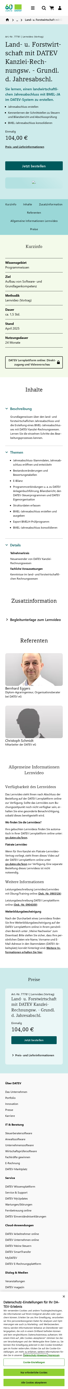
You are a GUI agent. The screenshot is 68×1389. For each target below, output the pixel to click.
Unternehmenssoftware (19, 1145)
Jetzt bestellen (34, 165)
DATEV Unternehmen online (22, 1240)
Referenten (34, 212)
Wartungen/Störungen (18, 1204)
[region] (34, 1340)
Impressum (53, 1355)
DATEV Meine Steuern (18, 1246)
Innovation (11, 1104)
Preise (34, 229)
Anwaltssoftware (15, 1139)
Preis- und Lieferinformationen (24, 147)
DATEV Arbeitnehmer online (22, 1234)
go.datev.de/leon (16, 837)
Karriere (10, 1115)
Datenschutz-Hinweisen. (35, 1355)
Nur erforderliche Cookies (34, 1372)
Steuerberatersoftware (18, 1133)
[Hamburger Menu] (33, 8)
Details (15, 544)
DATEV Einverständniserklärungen (25, 1216)
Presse (9, 1110)
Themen (16, 452)
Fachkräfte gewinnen (17, 1157)
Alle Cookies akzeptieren (34, 1382)
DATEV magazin (14, 1287)
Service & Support (16, 1192)
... (17, 19)
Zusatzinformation (51, 204)
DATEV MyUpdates (16, 1198)
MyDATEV (11, 1257)
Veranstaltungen (15, 1281)
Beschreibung (21, 408)
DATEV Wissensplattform (20, 1186)
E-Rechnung (12, 1163)
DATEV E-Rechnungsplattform (23, 1263)
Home (7, 20)
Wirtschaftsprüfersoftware (21, 1151)
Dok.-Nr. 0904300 (25, 904)
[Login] (60, 8)
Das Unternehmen (16, 1092)
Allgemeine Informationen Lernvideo (34, 221)
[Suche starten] (44, 8)
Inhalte (27, 204)
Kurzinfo (10, 204)
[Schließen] (64, 1296)
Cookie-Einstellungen (34, 1362)
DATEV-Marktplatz (16, 1169)
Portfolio (10, 1098)
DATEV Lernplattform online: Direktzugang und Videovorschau (32, 362)
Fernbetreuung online (18, 1210)
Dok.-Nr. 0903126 (50, 893)
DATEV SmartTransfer (18, 1252)
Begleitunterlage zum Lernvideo (35, 619)
